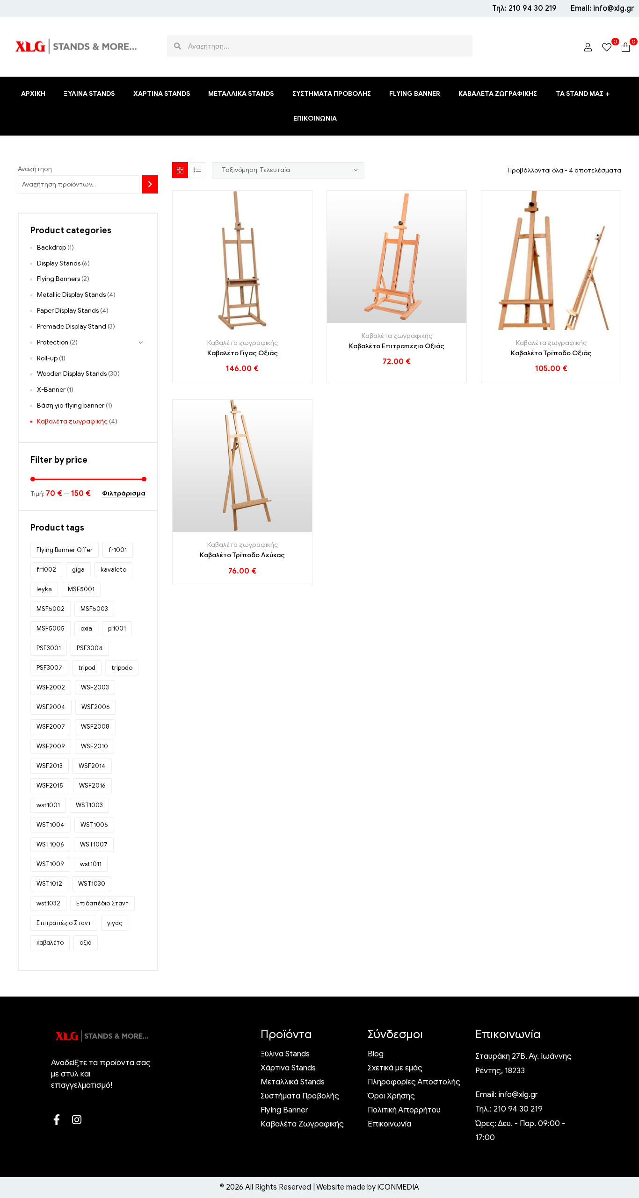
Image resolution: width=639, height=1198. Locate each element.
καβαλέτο (50, 943)
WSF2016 (92, 785)
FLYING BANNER (414, 94)
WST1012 (49, 884)
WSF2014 (92, 766)
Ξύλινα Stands (285, 1054)
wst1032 (48, 903)
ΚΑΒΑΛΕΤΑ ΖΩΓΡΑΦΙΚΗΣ (497, 94)
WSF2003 (95, 687)
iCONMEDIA (397, 1187)
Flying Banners (58, 279)
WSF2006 (95, 707)
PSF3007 (49, 668)
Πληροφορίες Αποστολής (414, 1082)
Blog (376, 1054)
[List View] (197, 170)
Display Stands (58, 263)
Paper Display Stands (68, 311)
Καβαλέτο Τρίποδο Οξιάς (551, 353)
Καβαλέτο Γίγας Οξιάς (242, 353)
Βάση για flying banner (70, 405)
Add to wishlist (242, 326)
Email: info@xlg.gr (602, 8)
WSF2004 (50, 707)
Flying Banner (284, 1110)
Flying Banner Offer (64, 550)
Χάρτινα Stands (288, 1068)
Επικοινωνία (389, 1124)
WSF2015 (49, 785)
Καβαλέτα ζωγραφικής (242, 343)
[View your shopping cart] (626, 46)
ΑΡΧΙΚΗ (33, 94)
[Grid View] (180, 170)
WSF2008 (95, 727)
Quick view (263, 326)
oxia (86, 628)
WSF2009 (50, 746)
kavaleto (113, 570)
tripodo (121, 668)
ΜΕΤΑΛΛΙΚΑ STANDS (241, 94)
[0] (606, 46)
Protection (52, 342)
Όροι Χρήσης (391, 1096)
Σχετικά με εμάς (395, 1068)
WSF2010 (94, 746)
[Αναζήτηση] (150, 184)
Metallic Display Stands (71, 295)
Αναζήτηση (35, 169)
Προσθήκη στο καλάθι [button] (221, 326)
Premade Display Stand (71, 326)
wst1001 (48, 805)
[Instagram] (76, 1119)
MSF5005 (50, 628)
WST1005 (94, 825)
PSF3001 (48, 648)
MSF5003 (94, 609)
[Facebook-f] (56, 1119)
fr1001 (118, 550)
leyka (44, 589)
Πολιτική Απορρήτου (404, 1110)
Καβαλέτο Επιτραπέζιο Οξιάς (396, 346)
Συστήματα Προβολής (300, 1096)
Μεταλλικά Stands (293, 1082)
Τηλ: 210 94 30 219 (524, 8)
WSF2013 (49, 766)
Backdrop (51, 247)
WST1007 (94, 844)
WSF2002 (50, 687)
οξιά (86, 943)
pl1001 (117, 628)
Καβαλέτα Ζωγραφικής (302, 1124)
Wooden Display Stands (72, 374)
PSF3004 (90, 648)
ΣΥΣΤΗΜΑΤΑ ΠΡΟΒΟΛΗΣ (331, 94)
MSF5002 (50, 609)
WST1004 (50, 825)
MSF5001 (81, 589)
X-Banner (51, 390)
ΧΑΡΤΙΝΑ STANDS (161, 94)
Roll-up (47, 358)
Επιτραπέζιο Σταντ (63, 923)
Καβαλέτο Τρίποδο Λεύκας (242, 555)
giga (78, 570)
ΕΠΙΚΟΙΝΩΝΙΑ (315, 118)
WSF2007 (50, 727)
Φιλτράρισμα (123, 493)
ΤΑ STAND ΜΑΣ (579, 94)
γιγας (114, 923)
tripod (86, 668)
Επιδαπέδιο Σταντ (102, 903)
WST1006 (50, 844)
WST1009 (50, 864)
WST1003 (89, 805)
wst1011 (91, 864)
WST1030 (91, 884)
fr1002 (46, 570)
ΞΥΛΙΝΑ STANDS (89, 94)
